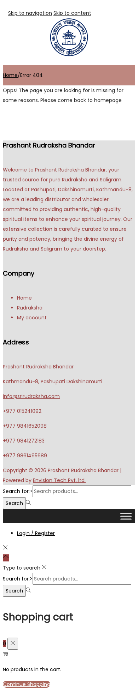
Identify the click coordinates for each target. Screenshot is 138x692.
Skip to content (72, 13)
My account (32, 317)
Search (14, 503)
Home (10, 75)
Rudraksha (29, 307)
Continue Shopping (26, 684)
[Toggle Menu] (126, 516)
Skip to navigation (30, 13)
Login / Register (36, 533)
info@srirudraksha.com (31, 396)
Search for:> (18, 491)
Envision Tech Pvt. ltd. (59, 480)
